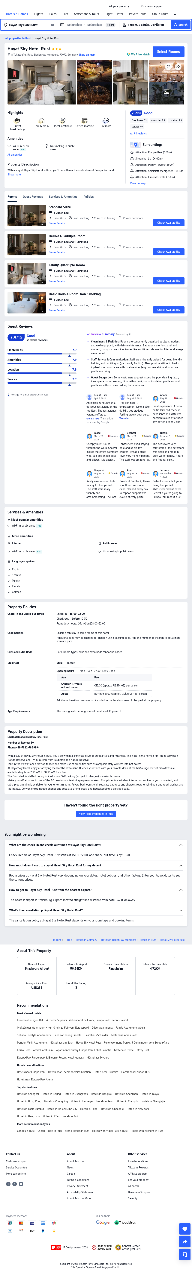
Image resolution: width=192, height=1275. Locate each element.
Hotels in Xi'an (51, 1116)
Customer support (16, 1161)
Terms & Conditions (78, 1179)
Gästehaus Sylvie (124, 1050)
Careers (71, 1173)
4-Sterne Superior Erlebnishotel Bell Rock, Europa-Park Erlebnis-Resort (87, 1020)
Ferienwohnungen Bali (30, 1020)
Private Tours (137, 14)
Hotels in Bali (70, 1116)
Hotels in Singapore (112, 1108)
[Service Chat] (184, 1254)
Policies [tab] (88, 196)
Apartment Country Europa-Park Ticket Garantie (83, 1050)
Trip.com (56, 939)
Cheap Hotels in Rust (50, 1130)
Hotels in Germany (86, 939)
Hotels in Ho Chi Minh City (62, 1108)
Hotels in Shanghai (28, 1093)
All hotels (133, 1186)
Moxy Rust (143, 1050)
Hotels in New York (138, 1108)
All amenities (15, 154)
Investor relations (138, 1161)
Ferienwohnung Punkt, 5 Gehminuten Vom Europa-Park (136, 1042)
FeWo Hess (23, 1050)
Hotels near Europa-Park (31, 1072)
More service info (16, 1173)
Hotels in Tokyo (150, 1093)
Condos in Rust (25, 1130)
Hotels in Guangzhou (76, 1093)
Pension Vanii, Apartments (32, 1042)
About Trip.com (76, 1161)
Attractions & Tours (86, 14)
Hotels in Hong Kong (29, 1101)
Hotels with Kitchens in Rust (146, 1130)
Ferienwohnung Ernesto (68, 1035)
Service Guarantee (16, 1167)
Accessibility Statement (80, 1192)
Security (132, 1198)
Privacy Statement (77, 1186)
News (70, 1167)
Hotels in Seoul (105, 1101)
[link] (118, 6)
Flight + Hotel (114, 14)
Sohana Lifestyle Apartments (34, 1035)
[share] (184, 1241)
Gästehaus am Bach (61, 1042)
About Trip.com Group (79, 1198)
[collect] (184, 1229)
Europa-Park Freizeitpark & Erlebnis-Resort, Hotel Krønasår (50, 1057)
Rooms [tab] (12, 196)
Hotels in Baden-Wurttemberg (118, 939)
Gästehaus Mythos (98, 1057)
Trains (52, 14)
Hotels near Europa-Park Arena (35, 1079)
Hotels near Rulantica (106, 1072)
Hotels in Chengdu (128, 1101)
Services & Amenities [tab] (63, 196)
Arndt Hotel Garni (43, 1050)
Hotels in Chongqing (56, 1101)
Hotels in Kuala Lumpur (30, 1108)
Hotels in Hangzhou (28, 1116)
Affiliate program (137, 1173)
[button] (135, 6)
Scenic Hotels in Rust (77, 1130)
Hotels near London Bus (135, 1072)
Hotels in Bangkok (101, 1093)
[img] (42, 82)
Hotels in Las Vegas (82, 1101)
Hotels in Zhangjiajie (153, 1101)
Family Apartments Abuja (130, 1027)
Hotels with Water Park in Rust (110, 1130)
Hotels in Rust (148, 939)
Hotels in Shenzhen (126, 1093)
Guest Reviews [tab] (33, 196)
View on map (138, 183)
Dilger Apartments (102, 1027)
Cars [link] (65, 14)
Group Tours (160, 14)
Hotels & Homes (17, 14)
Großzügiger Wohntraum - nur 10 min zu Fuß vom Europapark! (53, 1027)
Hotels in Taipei (89, 1108)
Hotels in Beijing (51, 1093)
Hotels (68, 939)
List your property (138, 1179)
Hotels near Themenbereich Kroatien (69, 1072)
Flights (38, 14)
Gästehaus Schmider (96, 1035)
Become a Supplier (139, 1192)
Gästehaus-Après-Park (124, 1035)
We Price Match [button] (140, 54)
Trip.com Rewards (138, 1167)
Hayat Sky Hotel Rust (29, 48)
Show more (14, 174)
